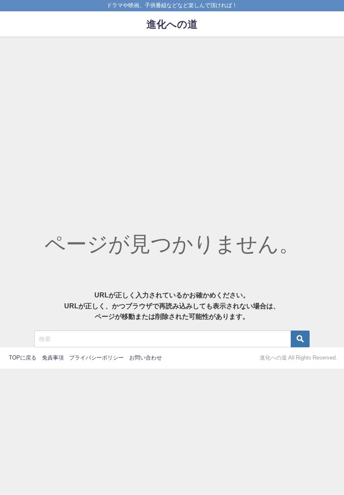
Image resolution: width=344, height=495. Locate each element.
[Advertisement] (172, 99)
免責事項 (53, 357)
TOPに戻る (22, 357)
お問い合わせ (145, 357)
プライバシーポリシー (96, 357)
